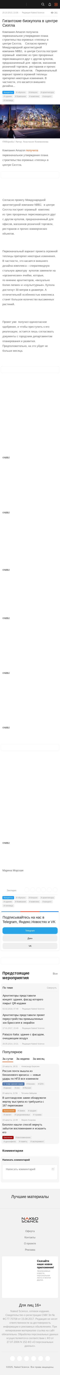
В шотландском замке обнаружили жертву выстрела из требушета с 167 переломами (24, 1101)
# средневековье (22, 1115)
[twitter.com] (12, 1358)
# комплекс (34, 96)
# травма (37, 1115)
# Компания (20, 96)
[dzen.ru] (33, 1358)
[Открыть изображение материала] (30, 121)
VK (30, 946)
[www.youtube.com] (26, 1358)
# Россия (27, 1088)
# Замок (21, 1111)
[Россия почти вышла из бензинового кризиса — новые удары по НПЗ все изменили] (53, 1075)
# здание (8, 96)
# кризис (7, 1088)
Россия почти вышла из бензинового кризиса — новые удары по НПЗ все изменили (21, 1075)
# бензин (31, 1084)
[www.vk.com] (19, 1358)
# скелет (7, 1115)
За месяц (38, 1058)
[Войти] (56, 4)
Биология (8, 1137)
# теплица (8, 100)
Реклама (30, 1249)
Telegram (30, 930)
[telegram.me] (40, 1358)
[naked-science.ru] (47, 1358)
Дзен (30, 938)
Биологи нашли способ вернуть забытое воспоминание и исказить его (24, 1128)
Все (55, 973)
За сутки (7, 1058)
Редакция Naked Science (33, 13)
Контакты (30, 1237)
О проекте (30, 1243)
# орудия (32, 1111)
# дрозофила (10, 1141)
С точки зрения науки (13, 1084)
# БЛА (41, 1084)
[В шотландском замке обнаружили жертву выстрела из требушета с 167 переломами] (53, 1102)
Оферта (30, 1231)
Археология (9, 1111)
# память (23, 1141)
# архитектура (47, 92)
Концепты (8, 92)
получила (32, 150)
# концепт (47, 96)
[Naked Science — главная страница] (16, 4)
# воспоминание (23, 1137)
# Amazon (33, 92)
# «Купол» (20, 92)
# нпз (17, 1088)
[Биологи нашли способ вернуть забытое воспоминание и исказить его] (53, 1128)
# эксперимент (37, 1141)
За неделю (23, 1058)
